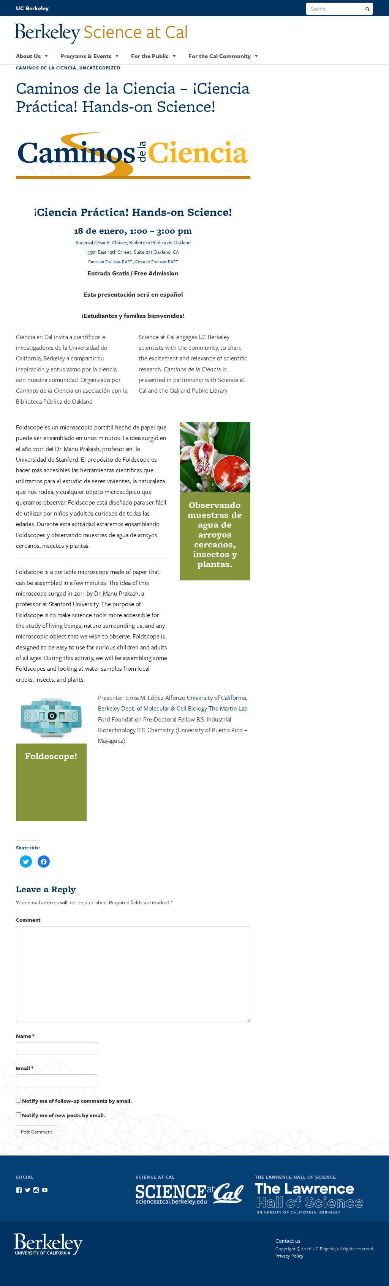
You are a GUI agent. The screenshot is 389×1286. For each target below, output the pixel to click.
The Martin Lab (228, 708)
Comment (28, 920)
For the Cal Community (219, 56)
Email (24, 1068)
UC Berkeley (32, 8)
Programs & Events (85, 56)
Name (25, 1036)
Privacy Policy (289, 1255)
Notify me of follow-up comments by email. (77, 1101)
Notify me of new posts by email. (63, 1115)
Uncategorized (99, 67)
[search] (367, 9)
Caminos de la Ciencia (46, 67)
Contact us (287, 1241)
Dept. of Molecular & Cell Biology (164, 708)
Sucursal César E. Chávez (101, 242)
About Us (28, 56)
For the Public (150, 56)
